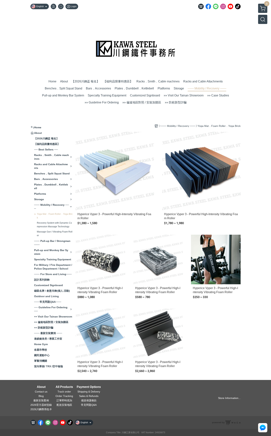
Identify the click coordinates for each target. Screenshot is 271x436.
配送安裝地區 (64, 405)
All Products (64, 386)
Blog (41, 396)
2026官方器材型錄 (41, 405)
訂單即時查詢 (64, 400)
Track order (64, 391)
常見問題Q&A (89, 405)
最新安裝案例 (41, 400)
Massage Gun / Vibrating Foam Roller (54, 233)
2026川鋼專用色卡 (41, 409)
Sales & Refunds (88, 396)
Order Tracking (64, 396)
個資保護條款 (89, 400)
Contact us (41, 391)
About (41, 386)
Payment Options (89, 386)
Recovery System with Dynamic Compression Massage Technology (54, 225)
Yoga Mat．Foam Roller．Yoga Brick (55, 216)
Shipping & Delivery (88, 391)
